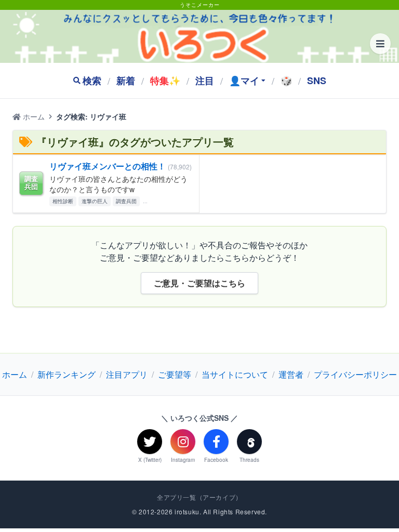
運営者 (290, 374)
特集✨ (165, 80)
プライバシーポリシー (355, 374)
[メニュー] (380, 43)
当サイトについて (235, 374)
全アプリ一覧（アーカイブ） (199, 497)
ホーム (33, 116)
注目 (204, 80)
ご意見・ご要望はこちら (199, 283)
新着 (125, 80)
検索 (92, 80)
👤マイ (244, 80)
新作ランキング (66, 374)
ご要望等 (174, 374)
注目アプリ (127, 374)
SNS (316, 80)
